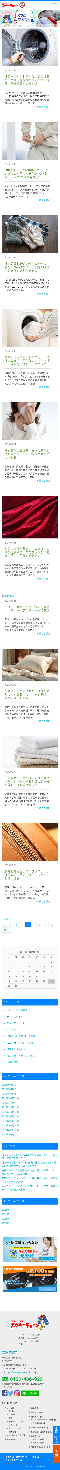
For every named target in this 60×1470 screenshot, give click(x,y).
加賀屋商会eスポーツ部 (40, 1447)
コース (11, 1411)
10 (52, 924)
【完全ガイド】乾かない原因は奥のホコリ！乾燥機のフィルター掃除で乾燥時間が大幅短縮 (27, 80)
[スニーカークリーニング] (30, 1291)
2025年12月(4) (9, 1102)
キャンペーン (13, 1029)
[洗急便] (30, 1261)
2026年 (5, 1209)
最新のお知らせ (37, 1412)
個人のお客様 (38, 1439)
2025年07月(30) (10, 1125)
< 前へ (7, 919)
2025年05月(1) (9, 1134)
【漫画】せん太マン (17, 1049)
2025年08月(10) (10, 1121)
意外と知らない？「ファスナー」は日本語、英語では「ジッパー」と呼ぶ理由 (27, 874)
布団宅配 (12, 1432)
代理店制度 (37, 1423)
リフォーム (13, 1425)
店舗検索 (34, 1408)
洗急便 (56, 1454)
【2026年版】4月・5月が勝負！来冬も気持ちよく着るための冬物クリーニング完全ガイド (29, 1164)
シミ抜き (12, 1414)
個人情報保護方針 (12, 1459)
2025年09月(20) (10, 1116)
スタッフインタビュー (18, 1023)
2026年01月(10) (10, 1098)
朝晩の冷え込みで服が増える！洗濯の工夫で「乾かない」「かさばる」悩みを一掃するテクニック (27, 360)
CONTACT (9, 1352)
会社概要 (32, 1456)
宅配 (56, 1435)
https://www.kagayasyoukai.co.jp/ (22, 1372)
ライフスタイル (15, 1016)
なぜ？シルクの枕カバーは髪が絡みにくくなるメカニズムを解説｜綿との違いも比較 (27, 694)
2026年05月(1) (9, 1084)
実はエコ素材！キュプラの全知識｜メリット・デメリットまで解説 (27, 608)
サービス (10, 1408)
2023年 (5, 1223)
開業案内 (34, 1416)
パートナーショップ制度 (43, 1420)
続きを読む (44, 106)
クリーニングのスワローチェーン (10, 5)
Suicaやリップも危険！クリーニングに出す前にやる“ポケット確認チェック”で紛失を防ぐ (26, 173)
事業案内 (20, 1456)
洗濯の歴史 (12, 1062)
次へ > (7, 930)
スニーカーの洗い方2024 (20, 1042)
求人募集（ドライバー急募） (22, 1055)
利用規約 (8, 1456)
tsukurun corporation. (35, 1466)
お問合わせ (35, 1436)
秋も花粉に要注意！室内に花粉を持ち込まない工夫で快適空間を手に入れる (27, 453)
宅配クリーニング (14, 1439)
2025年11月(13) (10, 1107)
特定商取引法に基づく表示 (42, 1432)
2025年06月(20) (10, 1130)
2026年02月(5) (9, 1093)
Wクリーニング (14, 1428)
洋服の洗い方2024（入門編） (22, 1036)
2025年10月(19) (10, 1111)
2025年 (5, 1214)
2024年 (5, 1218)
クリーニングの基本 (17, 1010)
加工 (10, 1418)
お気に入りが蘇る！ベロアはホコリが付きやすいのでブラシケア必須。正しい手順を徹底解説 (27, 552)
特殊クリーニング (15, 1421)
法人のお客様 (38, 1442)
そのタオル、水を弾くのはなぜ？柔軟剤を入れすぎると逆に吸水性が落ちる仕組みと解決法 (27, 781)
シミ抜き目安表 (14, 1435)
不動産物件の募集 (38, 1427)
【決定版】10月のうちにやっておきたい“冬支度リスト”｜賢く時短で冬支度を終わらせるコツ (27, 267)
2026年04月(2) (9, 1089)
